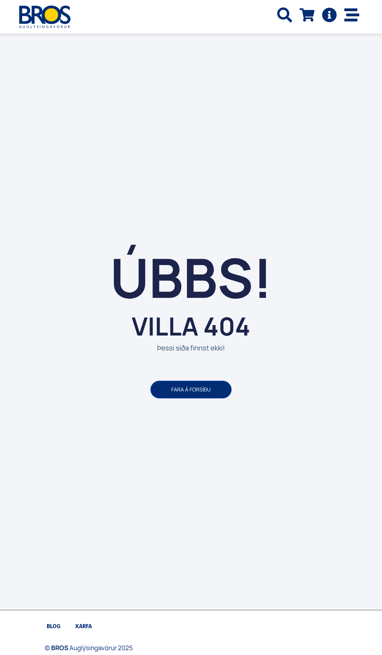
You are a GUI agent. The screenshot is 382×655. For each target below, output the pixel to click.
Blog (53, 626)
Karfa (83, 626)
